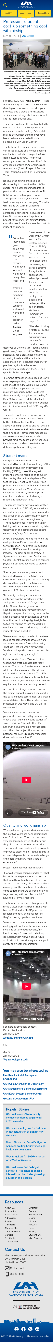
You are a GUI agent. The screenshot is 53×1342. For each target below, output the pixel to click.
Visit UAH (9, 13)
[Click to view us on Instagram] (16, 1328)
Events (32, 1211)
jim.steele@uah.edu (17, 1059)
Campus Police (12, 1231)
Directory (33, 1207)
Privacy (32, 1231)
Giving (32, 1217)
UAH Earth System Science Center (22, 1093)
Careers (9, 1234)
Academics (10, 1211)
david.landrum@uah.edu (19, 1037)
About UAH (11, 1207)
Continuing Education (12, 1240)
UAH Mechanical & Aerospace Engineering (19, 1077)
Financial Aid (35, 1214)
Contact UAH (17, 1268)
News (31, 1228)
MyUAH (33, 1224)
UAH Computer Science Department (23, 1083)
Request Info (43, 13)
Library (32, 1221)
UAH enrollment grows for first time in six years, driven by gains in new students (26, 1132)
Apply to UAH (26, 13)
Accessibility (11, 1214)
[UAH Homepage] (26, 6)
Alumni (8, 1221)
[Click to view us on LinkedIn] (37, 1328)
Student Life (35, 1234)
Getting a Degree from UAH (18, 1098)
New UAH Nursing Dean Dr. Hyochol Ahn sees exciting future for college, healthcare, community (26, 1146)
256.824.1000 (17, 1274)
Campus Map (11, 1228)
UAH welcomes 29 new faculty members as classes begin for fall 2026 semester (24, 1117)
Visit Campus (35, 1238)
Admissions (10, 1217)
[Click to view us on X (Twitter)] (30, 1328)
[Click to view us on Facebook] (23, 1328)
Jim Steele (28, 35)
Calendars (10, 1224)
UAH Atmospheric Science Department (25, 1088)
